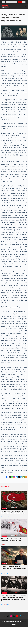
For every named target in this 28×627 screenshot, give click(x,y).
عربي (16, 1)
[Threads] (19, 477)
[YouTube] (17, 616)
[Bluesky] (23, 616)
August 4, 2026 (4, 544)
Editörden (4, 508)
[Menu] (25, 6)
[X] (10, 477)
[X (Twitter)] (7, 616)
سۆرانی (3, 1)
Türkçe (19, 1)
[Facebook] (7, 477)
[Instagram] (14, 477)
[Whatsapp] (12, 477)
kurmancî (11, 1)
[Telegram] (17, 477)
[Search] (22, 6)
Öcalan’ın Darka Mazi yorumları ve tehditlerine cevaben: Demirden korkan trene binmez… (14, 568)
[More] (26, 477)
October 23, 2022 (4, 24)
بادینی (7, 1)
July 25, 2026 (4, 604)
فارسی (23, 1)
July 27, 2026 (4, 573)
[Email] (23, 477)
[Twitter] (21, 477)
